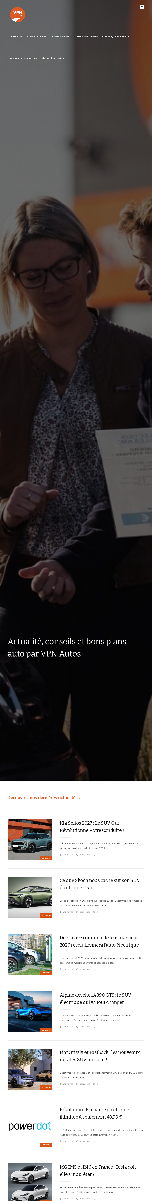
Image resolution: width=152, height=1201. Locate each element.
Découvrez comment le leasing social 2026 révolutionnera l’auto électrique (99, 941)
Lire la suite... (137, 855)
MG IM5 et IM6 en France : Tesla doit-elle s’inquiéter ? (99, 1170)
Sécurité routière (52, 58)
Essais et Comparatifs (23, 58)
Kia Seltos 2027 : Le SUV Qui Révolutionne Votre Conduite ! (92, 826)
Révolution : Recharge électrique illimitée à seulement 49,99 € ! (94, 1113)
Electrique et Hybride (115, 36)
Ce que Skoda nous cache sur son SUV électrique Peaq (100, 884)
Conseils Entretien (86, 36)
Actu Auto (16, 36)
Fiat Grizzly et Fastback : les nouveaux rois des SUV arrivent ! (100, 1056)
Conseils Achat (36, 36)
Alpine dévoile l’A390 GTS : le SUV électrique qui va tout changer (95, 998)
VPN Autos (68, 855)
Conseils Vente (60, 36)
